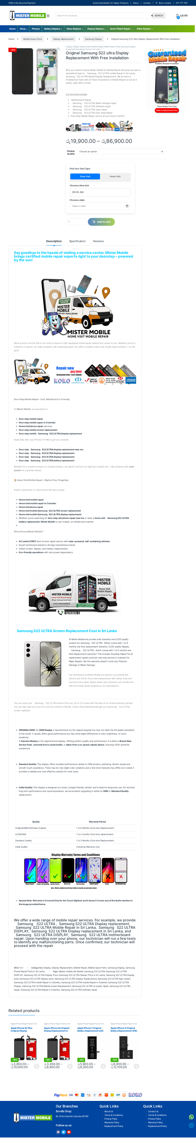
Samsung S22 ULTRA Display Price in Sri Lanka (82, 975)
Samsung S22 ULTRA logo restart (114, 978)
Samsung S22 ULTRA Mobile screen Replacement (46, 986)
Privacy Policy (110, 1119)
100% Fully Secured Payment (21, 3)
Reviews (98, 241)
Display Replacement (63, 39)
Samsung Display (93, 39)
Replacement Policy (113, 1126)
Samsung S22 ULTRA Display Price (41, 975)
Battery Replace (52, 28)
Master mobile (66, 971)
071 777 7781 (182, 3)
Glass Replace (74, 28)
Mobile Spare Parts (32, 39)
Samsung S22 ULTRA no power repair (90, 986)
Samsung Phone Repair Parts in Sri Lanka (83, 49)
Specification (77, 241)
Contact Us (153, 1111)
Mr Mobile (78, 971)
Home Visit (115, 176)
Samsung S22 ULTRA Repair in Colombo (40, 989)
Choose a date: (77, 200)
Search (159, 15)
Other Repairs (144, 28)
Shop (22, 28)
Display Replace (95, 28)
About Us (108, 1111)
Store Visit (85, 176)
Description (54, 241)
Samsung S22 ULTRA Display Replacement (76, 978)
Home (12, 28)
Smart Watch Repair (120, 28)
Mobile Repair (97, 46)
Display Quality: (71, 152)
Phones (36, 28)
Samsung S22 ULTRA (94, 971)
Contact (147, 3)
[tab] (54, 242)
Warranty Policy (111, 1122)
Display (69, 46)
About (136, 3)
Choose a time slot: (79, 185)
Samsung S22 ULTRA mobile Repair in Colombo (37, 982)
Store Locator (165, 3)
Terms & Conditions (113, 1115)
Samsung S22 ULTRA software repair (79, 989)
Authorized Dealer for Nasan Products (110, 3)
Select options (36, 1066)
